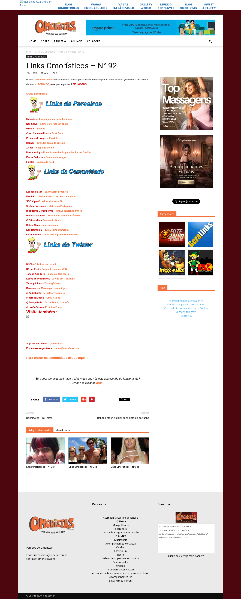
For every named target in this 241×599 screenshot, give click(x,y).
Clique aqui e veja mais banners (186, 556)
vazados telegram (186, 312)
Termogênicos (52, 283)
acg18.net (186, 315)
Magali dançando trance (69, 210)
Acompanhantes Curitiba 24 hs (186, 300)
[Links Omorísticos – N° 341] (130, 450)
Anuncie (76, 41)
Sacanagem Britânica (56, 191)
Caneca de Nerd (45, 162)
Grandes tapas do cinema (51, 143)
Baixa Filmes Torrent (120, 580)
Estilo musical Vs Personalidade (57, 196)
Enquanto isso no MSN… (55, 269)
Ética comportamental (57, 230)
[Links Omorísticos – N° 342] (87, 450)
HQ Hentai (120, 521)
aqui (99, 383)
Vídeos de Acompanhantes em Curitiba (186, 308)
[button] (210, 42)
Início (29, 51)
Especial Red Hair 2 (58, 274)
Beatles (41, 128)
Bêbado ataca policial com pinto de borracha (123, 417)
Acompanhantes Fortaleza (121, 543)
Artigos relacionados (39, 430)
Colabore (93, 41)
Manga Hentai (121, 525)
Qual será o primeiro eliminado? (62, 234)
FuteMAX (120, 536)
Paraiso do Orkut (52, 220)
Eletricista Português (60, 206)
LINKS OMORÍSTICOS (45, 51)
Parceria (60, 41)
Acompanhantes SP (120, 577)
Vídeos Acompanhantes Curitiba (120, 558)
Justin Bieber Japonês (57, 302)
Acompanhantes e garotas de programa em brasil (120, 573)
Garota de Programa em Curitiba (120, 532)
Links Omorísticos (44, 79)
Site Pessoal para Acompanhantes (186, 304)
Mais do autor (63, 430)
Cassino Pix (120, 551)
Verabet (120, 547)
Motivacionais (50, 225)
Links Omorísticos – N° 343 (40, 467)
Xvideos (120, 565)
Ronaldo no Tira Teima (39, 417)
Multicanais (120, 540)
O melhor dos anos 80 (50, 201)
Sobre (45, 41)
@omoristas (56, 343)
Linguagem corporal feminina (55, 119)
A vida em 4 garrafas (63, 278)
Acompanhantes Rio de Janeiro (120, 517)
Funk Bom (57, 133)
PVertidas (54, 138)
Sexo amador (120, 562)
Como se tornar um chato (54, 124)
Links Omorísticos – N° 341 (125, 467)
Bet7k (120, 554)
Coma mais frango (56, 157)
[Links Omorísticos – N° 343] (45, 450)
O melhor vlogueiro (54, 293)
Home (32, 41)
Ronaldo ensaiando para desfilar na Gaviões (67, 152)
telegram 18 (120, 528)
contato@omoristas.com (66, 348)
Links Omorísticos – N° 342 (82, 467)
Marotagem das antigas (54, 288)
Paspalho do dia (45, 147)
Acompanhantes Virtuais (120, 569)
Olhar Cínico (53, 297)
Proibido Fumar (53, 307)
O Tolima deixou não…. (47, 264)
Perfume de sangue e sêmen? (64, 215)
